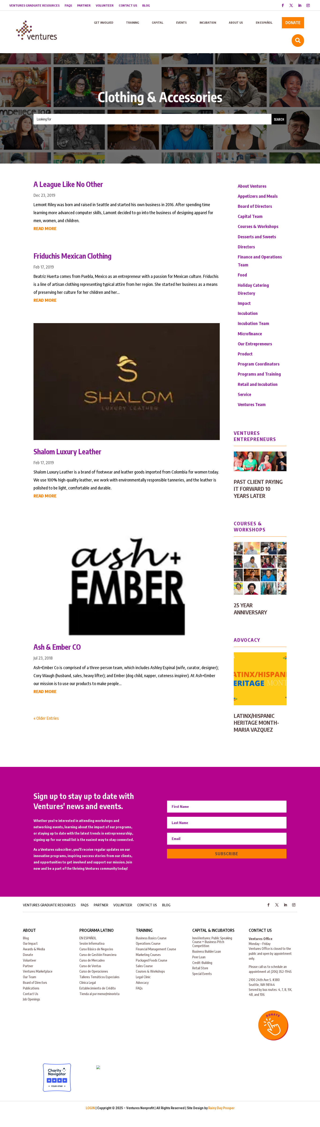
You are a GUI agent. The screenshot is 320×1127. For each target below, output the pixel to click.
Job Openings (31, 999)
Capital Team (250, 216)
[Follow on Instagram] (308, 5)
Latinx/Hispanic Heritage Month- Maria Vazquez (256, 722)
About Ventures (252, 186)
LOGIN (90, 1108)
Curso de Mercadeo (92, 960)
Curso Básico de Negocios (96, 949)
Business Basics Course (151, 938)
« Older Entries (46, 718)
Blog (146, 5)
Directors (246, 246)
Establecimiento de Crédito (97, 988)
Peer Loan (198, 957)
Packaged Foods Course (151, 960)
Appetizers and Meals (258, 196)
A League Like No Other (68, 184)
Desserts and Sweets (257, 236)
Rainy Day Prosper (221, 1108)
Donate (28, 955)
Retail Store (200, 968)
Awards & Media (34, 949)
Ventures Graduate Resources (34, 5)
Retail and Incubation (258, 384)
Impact (244, 303)
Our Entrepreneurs (255, 343)
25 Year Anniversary (250, 609)
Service (244, 394)
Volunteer (105, 5)
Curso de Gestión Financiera (97, 955)
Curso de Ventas (90, 966)
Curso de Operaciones (93, 971)
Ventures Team (252, 404)
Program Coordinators (258, 363)
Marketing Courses (148, 955)
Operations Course (148, 943)
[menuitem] (103, 23)
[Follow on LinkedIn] (299, 5)
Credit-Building (202, 963)
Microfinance (250, 333)
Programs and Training (259, 374)
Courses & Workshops (258, 226)
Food (242, 274)
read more (44, 228)
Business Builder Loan (206, 951)
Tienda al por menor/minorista (99, 994)
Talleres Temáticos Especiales (99, 977)
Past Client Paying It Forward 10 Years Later (258, 488)
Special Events (202, 974)
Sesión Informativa (91, 943)
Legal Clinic (143, 977)
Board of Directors (255, 206)
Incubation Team (253, 323)
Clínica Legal (87, 983)
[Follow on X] (291, 5)
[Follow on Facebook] (282, 5)
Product (245, 353)
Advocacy (142, 983)
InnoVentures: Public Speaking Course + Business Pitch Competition (212, 942)
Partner (84, 5)
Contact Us (128, 5)
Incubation (248, 313)
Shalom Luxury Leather (67, 451)
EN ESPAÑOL (87, 938)
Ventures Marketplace (37, 971)
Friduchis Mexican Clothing (72, 255)
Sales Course (144, 966)
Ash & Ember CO (57, 646)
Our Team (29, 977)
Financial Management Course (156, 949)
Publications (31, 988)
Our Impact (30, 943)
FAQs (68, 5)
